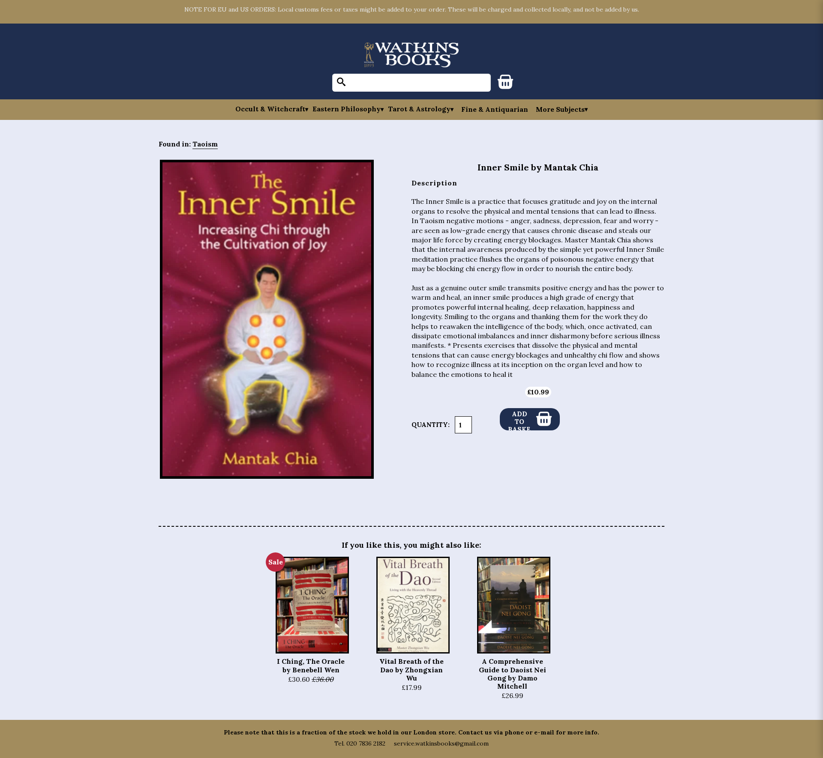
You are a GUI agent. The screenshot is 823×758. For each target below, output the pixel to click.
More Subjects (560, 109)
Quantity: (431, 425)
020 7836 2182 (365, 743)
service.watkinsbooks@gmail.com (441, 743)
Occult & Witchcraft (270, 109)
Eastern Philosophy (346, 109)
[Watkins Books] (411, 55)
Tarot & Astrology (419, 109)
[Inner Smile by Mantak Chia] (267, 319)
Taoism (205, 144)
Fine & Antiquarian (494, 109)
